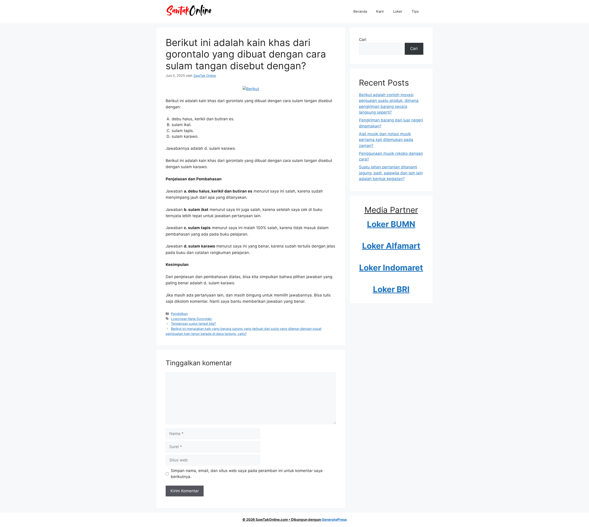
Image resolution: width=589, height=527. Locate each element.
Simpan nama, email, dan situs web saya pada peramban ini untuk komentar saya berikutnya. (247, 473)
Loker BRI (391, 289)
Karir (380, 11)
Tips (415, 11)
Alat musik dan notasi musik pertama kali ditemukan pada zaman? (386, 140)
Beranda (360, 11)
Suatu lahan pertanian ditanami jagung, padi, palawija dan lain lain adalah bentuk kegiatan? (391, 173)
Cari (362, 39)
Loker (397, 11)
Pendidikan (179, 314)
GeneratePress (334, 519)
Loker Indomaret (391, 267)
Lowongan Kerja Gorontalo (191, 319)
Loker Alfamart (391, 246)
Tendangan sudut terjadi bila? (193, 323)
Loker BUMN (391, 224)
